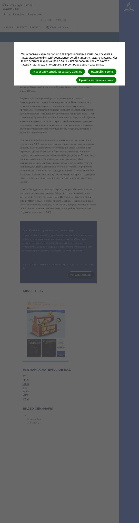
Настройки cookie (102, 71)
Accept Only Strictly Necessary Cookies (57, 71)
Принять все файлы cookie (96, 80)
